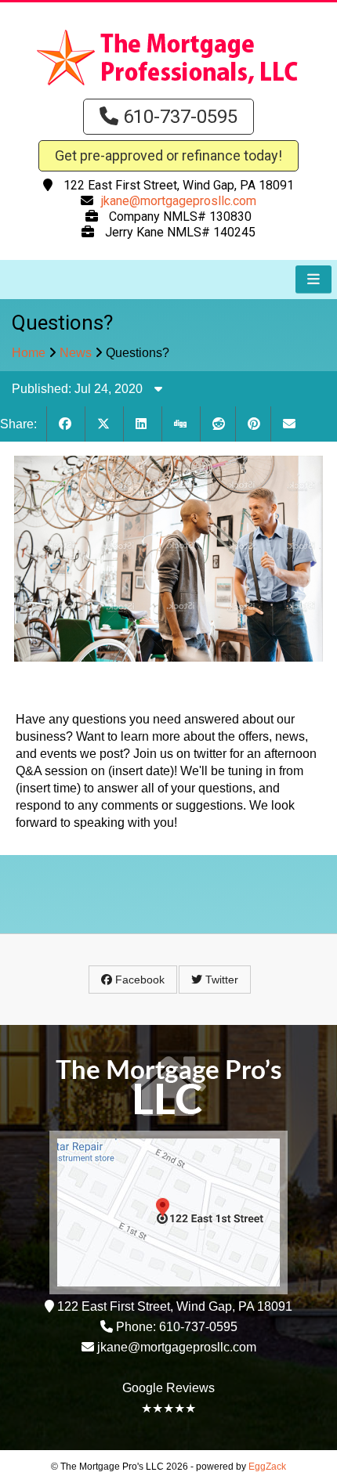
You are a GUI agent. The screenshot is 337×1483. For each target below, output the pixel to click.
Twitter (220, 979)
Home (28, 352)
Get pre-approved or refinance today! (168, 155)
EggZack (267, 1466)
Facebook (138, 979)
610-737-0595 (177, 117)
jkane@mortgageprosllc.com (178, 200)
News (76, 352)
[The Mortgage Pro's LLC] (168, 86)
